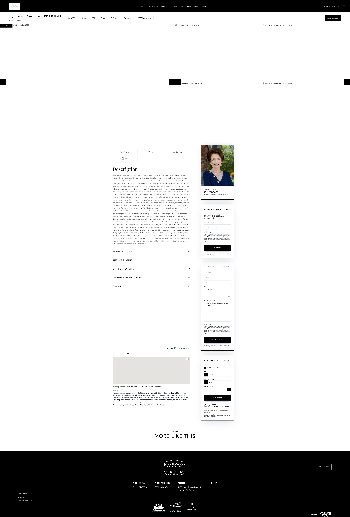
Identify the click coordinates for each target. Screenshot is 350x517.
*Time (205, 294)
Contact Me (221, 194)
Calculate (217, 397)
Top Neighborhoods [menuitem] (189, 6)
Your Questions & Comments (212, 301)
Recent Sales (214, 194)
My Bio (226, 194)
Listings (121, 468)
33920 (142, 468)
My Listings (207, 194)
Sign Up (325, 6)
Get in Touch (323, 513)
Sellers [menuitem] (164, 6)
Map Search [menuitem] (153, 6)
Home (115, 468)
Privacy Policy (212, 241)
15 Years (217, 367)
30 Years (209, 367)
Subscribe (217, 248)
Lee (131, 468)
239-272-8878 (338, 6)
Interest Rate (208, 386)
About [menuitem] (204, 6)
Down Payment (209, 379)
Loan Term (207, 365)
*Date (205, 287)
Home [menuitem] (143, 6)
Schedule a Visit (224, 267)
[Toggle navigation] (344, 6)
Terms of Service (209, 346)
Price (205, 371)
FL (127, 468)
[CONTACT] (333, 18)
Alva (136, 468)
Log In (333, 6)
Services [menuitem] (173, 6)
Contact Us (210, 267)
